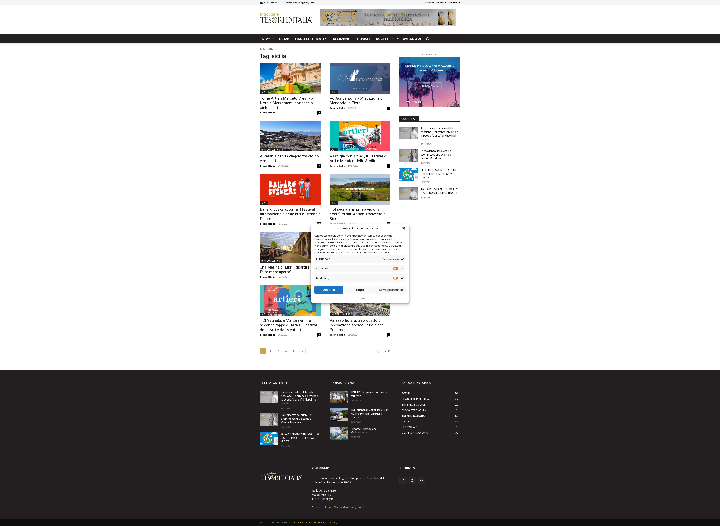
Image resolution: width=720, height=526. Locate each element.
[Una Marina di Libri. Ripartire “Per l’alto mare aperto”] (290, 247)
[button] (404, 228)
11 (294, 351)
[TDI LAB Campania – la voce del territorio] (339, 397)
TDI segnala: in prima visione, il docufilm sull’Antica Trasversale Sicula (358, 214)
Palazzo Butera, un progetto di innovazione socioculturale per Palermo (356, 325)
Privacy (361, 297)
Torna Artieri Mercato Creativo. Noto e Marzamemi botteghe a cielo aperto (287, 103)
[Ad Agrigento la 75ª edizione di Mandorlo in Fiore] (360, 78)
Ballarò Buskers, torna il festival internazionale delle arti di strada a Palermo (290, 214)
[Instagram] (412, 480)
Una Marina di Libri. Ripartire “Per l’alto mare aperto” (289, 269)
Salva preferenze (391, 290)
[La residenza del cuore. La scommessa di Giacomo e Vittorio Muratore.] (408, 155)
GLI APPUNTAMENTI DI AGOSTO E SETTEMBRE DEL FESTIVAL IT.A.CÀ (439, 174)
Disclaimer (298, 522)
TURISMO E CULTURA (270, 149)
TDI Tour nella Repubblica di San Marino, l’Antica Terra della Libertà (369, 413)
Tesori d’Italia (267, 112)
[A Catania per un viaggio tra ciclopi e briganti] (290, 136)
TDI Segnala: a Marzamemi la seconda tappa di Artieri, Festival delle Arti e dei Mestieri (288, 325)
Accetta (329, 290)
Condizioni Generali (316, 522)
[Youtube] (421, 480)
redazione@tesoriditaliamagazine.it (343, 507)
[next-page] (302, 351)
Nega (360, 290)
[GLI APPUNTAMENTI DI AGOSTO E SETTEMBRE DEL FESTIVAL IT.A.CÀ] (408, 174)
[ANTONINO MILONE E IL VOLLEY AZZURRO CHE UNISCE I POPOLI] (408, 193)
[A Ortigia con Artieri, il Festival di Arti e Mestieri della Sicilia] (360, 136)
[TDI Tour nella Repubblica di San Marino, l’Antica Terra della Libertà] (339, 414)
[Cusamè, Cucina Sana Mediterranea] (339, 433)
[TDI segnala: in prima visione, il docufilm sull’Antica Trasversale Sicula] (360, 189)
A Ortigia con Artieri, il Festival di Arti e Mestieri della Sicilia (358, 158)
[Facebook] (403, 480)
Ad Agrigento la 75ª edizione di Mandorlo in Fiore (357, 100)
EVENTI (264, 92)
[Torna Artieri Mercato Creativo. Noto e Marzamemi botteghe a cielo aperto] (290, 78)
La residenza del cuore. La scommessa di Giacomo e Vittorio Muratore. (436, 154)
